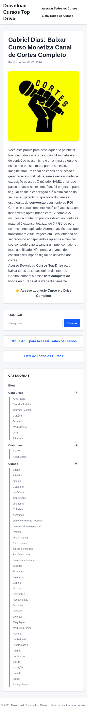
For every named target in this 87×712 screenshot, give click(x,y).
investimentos (20, 599)
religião (17, 650)
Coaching (18, 486)
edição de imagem (23, 549)
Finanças (18, 571)
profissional (19, 639)
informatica (19, 594)
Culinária (18, 509)
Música (17, 633)
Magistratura (20, 427)
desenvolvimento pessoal (27, 526)
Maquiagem (19, 622)
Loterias (17, 616)
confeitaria (18, 492)
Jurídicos (18, 605)
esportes (17, 565)
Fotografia (18, 577)
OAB (15, 432)
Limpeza (17, 611)
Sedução (18, 667)
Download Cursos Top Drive (16, 12)
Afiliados (17, 475)
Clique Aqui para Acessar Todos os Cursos (44, 341)
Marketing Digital (22, 628)
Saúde (16, 662)
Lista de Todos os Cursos (43, 356)
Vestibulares (20, 456)
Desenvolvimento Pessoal (27, 520)
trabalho (17, 673)
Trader (16, 678)
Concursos (15, 392)
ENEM (16, 451)
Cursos (13, 463)
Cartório (17, 415)
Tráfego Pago (20, 684)
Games (17, 582)
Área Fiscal (19, 398)
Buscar (72, 323)
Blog (11, 385)
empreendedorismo (24, 560)
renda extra (19, 656)
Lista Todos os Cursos (57, 15)
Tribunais (18, 438)
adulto (16, 469)
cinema (17, 481)
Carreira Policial (22, 410)
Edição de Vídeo (22, 554)
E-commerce (20, 543)
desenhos (18, 515)
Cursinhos (15, 445)
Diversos (18, 421)
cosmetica (18, 503)
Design (17, 532)
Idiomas (17, 588)
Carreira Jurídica (22, 404)
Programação (20, 645)
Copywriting (19, 498)
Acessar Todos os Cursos (59, 8)
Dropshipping (20, 537)
